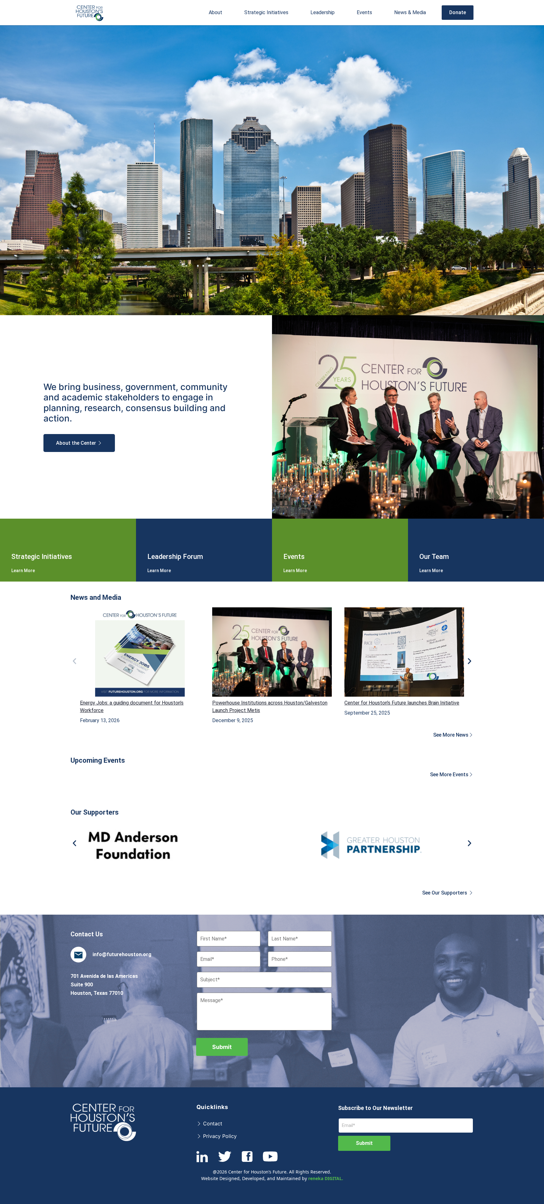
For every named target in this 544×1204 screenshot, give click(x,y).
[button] (215, 12)
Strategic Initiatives (266, 12)
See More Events (449, 775)
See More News (450, 735)
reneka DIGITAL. (325, 1178)
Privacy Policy (219, 1136)
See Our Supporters (445, 893)
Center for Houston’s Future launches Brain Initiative (401, 703)
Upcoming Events (98, 760)
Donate (457, 12)
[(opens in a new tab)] (140, 652)
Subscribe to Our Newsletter (375, 1108)
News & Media (410, 12)
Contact (211, 1123)
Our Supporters (95, 812)
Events (364, 12)
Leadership (322, 12)
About (215, 12)
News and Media (96, 597)
